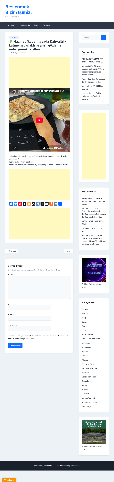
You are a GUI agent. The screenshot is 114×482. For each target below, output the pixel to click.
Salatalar (85, 372)
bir (25, 53)
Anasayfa (11, 25)
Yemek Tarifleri (88, 398)
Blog (84, 318)
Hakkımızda (25, 25)
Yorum (11, 274)
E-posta (11, 314)
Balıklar (85, 309)
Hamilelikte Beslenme (91, 339)
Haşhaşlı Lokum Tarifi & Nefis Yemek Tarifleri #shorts (92, 96)
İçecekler (86, 343)
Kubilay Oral (97, 217)
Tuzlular (85, 389)
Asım (84, 231)
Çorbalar (85, 326)
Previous (11, 251)
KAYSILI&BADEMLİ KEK (92, 221)
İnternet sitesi (13, 325)
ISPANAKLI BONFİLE (90, 228)
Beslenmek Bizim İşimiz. (18, 9)
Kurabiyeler (87, 347)
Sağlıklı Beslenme (89, 368)
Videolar (14, 37)
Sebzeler (86, 381)
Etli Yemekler (87, 334)
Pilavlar (85, 360)
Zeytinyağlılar (87, 406)
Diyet (36, 25)
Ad (9, 304)
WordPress (48, 465)
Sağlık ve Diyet (88, 364)
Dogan (96, 244)
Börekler (85, 322)
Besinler (46, 25)
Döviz (84, 224)
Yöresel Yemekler (89, 402)
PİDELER (85, 356)
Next (69, 251)
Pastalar (85, 351)
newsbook (64, 465)
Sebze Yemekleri (89, 377)
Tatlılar (85, 385)
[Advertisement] (39, 72)
